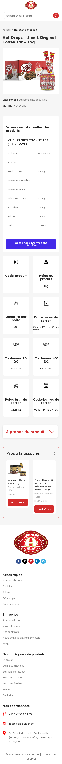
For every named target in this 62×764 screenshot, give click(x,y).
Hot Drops (20, 105)
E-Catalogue (9, 598)
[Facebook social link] (18, 561)
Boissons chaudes (25, 29)
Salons (6, 592)
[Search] (56, 15)
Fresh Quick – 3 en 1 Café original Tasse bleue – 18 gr (43, 484)
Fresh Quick (40, 500)
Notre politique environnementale (21, 637)
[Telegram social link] (43, 561)
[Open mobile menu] (4, 5)
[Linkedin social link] (37, 561)
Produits (7, 586)
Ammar (11, 494)
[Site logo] (31, 5)
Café (44, 99)
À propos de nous (12, 580)
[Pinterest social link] (31, 561)
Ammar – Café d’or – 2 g (16, 481)
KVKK (6, 643)
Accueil (7, 29)
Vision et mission (12, 626)
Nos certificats (11, 631)
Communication (11, 604)
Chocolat (8, 659)
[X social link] (24, 561)
